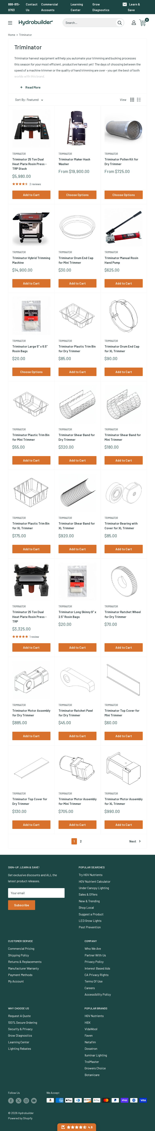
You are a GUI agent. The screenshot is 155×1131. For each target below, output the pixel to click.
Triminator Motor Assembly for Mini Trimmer (77, 801)
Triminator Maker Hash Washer (74, 161)
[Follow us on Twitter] (18, 1101)
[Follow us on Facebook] (11, 1101)
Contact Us (32, 7)
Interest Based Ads (97, 968)
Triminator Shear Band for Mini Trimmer (123, 437)
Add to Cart (31, 195)
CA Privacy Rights (97, 975)
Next (132, 841)
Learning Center (77, 7)
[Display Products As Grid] (132, 99)
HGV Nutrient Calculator (94, 881)
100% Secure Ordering (22, 1022)
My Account (16, 981)
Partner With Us (95, 955)
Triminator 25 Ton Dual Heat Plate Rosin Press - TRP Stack (29, 164)
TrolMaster (92, 1062)
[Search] (120, 22)
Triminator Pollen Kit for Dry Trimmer (121, 161)
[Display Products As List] (139, 99)
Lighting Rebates (19, 1048)
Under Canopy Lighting (94, 888)
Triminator (19, 153)
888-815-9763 (14, 7)
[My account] (134, 22)
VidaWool (91, 1029)
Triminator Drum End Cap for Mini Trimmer (76, 260)
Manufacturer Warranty (23, 968)
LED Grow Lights (90, 920)
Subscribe (21, 905)
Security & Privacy (20, 1029)
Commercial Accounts (49, 7)
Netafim (90, 1042)
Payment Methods (20, 975)
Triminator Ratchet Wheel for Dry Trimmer (123, 614)
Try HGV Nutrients (91, 875)
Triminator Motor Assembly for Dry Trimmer (31, 713)
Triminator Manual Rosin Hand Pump (121, 260)
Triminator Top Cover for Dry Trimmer (29, 801)
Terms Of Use (94, 981)
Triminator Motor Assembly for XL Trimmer (123, 801)
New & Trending (89, 901)
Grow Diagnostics (100, 7)
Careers (90, 988)
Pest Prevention (90, 927)
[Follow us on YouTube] (34, 1101)
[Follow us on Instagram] (26, 1101)
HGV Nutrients (94, 1016)
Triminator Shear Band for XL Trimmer (77, 526)
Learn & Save (134, 7)
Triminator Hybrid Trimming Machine (31, 260)
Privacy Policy (94, 961)
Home (11, 34)
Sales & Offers (88, 894)
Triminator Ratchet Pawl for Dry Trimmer (76, 713)
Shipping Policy (18, 955)
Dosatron (91, 1048)
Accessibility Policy (98, 994)
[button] (76, 1127)
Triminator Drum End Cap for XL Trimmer (122, 349)
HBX (87, 1022)
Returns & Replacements (25, 961)
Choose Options (77, 195)
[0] (142, 22)
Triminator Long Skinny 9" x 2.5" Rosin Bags (77, 614)
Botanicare (92, 1075)
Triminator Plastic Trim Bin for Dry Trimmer (77, 349)
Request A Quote (19, 1016)
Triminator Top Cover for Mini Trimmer (122, 713)
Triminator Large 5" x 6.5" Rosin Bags (30, 349)
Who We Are (93, 948)
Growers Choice (95, 1068)
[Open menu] (10, 22)
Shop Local (86, 907)
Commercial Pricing (21, 948)
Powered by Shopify (20, 1118)
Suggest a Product (91, 914)
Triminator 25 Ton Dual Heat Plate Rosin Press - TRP (29, 616)
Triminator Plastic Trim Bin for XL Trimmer (30, 526)
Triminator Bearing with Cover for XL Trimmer (121, 526)
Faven (89, 1035)
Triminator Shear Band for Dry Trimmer (77, 437)
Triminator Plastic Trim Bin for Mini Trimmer (30, 437)
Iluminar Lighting (96, 1055)
